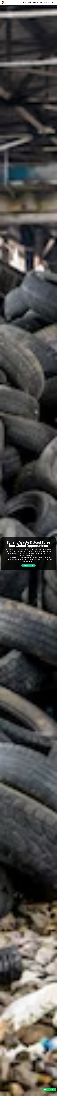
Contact (53, 2)
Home (24, 2)
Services (35, 2)
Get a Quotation (28, 565)
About (29, 2)
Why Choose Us (44, 2)
